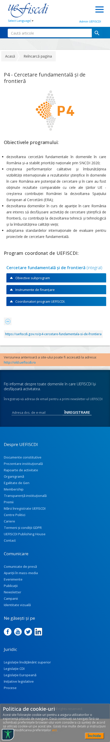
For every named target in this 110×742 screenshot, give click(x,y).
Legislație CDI (14, 668)
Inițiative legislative (19, 681)
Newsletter (12, 592)
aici (54, 730)
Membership (14, 489)
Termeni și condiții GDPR (23, 527)
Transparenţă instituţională (25, 495)
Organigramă (14, 476)
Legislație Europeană (20, 675)
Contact (10, 540)
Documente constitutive (22, 457)
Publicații (11, 585)
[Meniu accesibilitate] (8, 734)
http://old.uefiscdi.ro (20, 362)
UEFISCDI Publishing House (25, 534)
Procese (10, 687)
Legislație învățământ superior (27, 662)
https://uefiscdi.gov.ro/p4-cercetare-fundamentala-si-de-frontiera (53, 334)
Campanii (11, 598)
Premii (9, 502)
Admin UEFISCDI (90, 21)
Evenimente (13, 579)
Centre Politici (14, 514)
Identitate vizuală (17, 605)
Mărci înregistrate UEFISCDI (25, 508)
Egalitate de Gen (16, 483)
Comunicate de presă (20, 566)
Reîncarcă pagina (38, 56)
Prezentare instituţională (23, 463)
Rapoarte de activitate (21, 470)
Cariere (9, 521)
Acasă (10, 56)
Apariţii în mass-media (21, 573)
